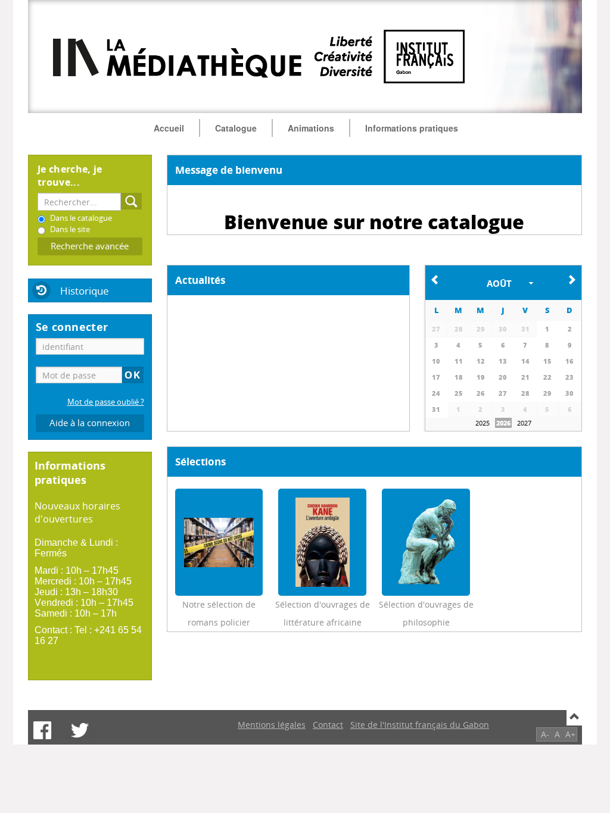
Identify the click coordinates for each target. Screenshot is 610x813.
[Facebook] (42, 730)
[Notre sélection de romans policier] (219, 542)
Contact (328, 724)
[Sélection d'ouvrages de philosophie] (426, 542)
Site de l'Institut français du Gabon (419, 724)
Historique (84, 291)
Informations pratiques (411, 128)
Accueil (169, 128)
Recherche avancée (90, 246)
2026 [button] (503, 423)
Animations (311, 128)
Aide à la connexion (89, 423)
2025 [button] (482, 423)
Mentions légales (272, 724)
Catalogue (236, 128)
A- (545, 734)
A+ (570, 734)
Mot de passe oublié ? (105, 402)
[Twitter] (80, 730)
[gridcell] (436, 393)
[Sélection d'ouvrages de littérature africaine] (322, 542)
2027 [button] (524, 423)
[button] (504, 283)
